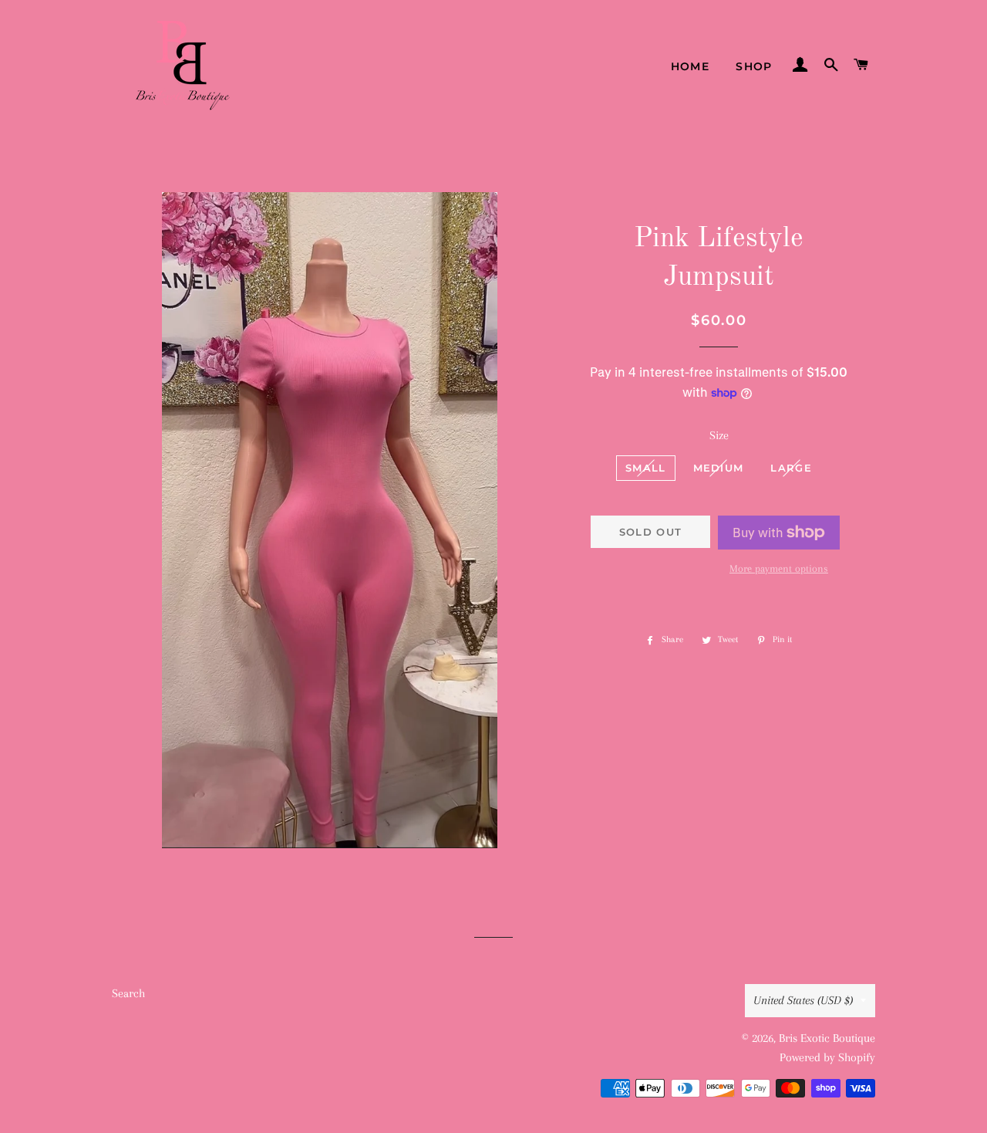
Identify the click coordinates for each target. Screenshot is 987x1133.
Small (645, 468)
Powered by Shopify (827, 1057)
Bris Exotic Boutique (827, 1038)
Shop (754, 66)
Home (690, 66)
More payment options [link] (778, 568)
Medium (718, 468)
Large (791, 468)
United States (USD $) (803, 1000)
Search (128, 993)
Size (719, 435)
